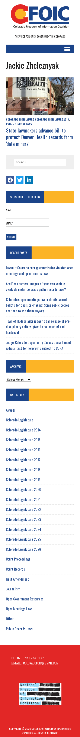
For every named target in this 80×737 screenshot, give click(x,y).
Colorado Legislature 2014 (23, 430)
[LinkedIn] (29, 180)
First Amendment (17, 579)
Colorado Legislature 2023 (23, 519)
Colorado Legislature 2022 (23, 509)
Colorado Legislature (20, 119)
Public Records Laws (19, 123)
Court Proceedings (18, 559)
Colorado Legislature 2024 (23, 529)
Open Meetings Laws (19, 608)
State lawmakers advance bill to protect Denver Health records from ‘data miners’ (39, 136)
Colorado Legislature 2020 (23, 489)
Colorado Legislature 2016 (23, 449)
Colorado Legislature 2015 (23, 439)
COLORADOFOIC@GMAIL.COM (40, 663)
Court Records (15, 569)
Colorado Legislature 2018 (52, 119)
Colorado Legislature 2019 (23, 479)
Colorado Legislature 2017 (23, 459)
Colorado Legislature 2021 (23, 499)
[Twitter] (19, 180)
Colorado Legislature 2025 (23, 539)
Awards (11, 410)
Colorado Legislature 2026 (23, 549)
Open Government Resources (25, 599)
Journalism (13, 588)
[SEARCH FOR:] (40, 162)
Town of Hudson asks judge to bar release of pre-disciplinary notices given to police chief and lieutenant (38, 327)
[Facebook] (10, 180)
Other (10, 618)
